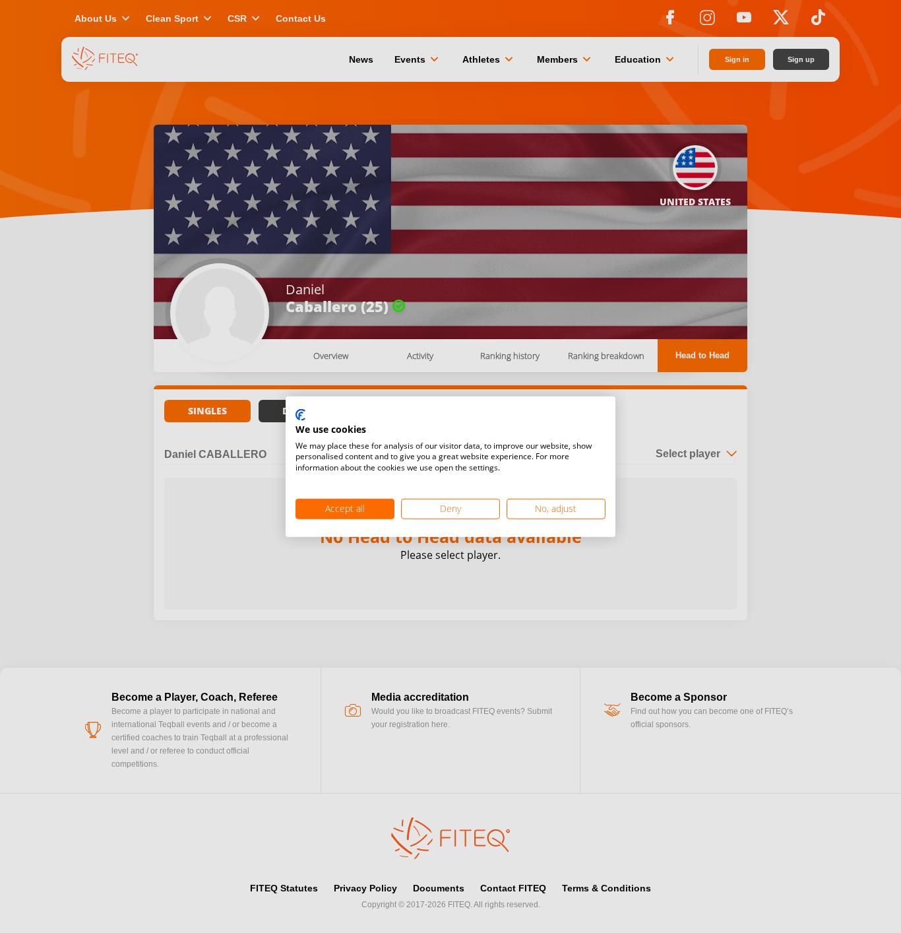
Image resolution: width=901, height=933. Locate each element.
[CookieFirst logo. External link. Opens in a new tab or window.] (300, 415)
